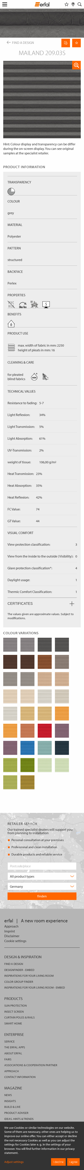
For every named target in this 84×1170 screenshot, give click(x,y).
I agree (73, 1162)
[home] (42, 5)
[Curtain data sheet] (65, 43)
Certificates (20, 603)
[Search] (80, 4)
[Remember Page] (76, 43)
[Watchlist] (66, 4)
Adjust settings (14, 1162)
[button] (76, 65)
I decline (58, 1162)
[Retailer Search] (73, 4)
